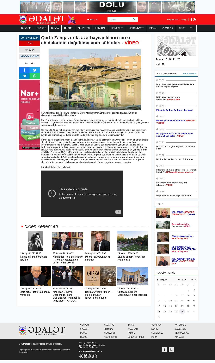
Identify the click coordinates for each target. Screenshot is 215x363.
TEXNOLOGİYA (182, 333)
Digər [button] (182, 28)
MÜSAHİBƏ (84, 28)
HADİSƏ (131, 333)
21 (174, 59)
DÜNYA (55, 28)
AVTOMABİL (180, 325)
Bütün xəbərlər (189, 73)
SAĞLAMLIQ (180, 329)
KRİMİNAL (100, 28)
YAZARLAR (167, 28)
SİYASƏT (41, 28)
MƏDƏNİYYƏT (136, 28)
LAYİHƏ (154, 329)
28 (178, 59)
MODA (154, 337)
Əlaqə (184, 19)
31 (163, 64)
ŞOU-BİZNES (157, 333)
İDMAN (152, 28)
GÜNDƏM (26, 28)
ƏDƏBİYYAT (156, 325)
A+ (33, 63)
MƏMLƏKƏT (117, 28)
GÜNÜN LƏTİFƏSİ (136, 337)
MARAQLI (179, 337)
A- (26, 63)
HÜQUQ (68, 28)
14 (170, 59)
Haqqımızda (172, 19)
